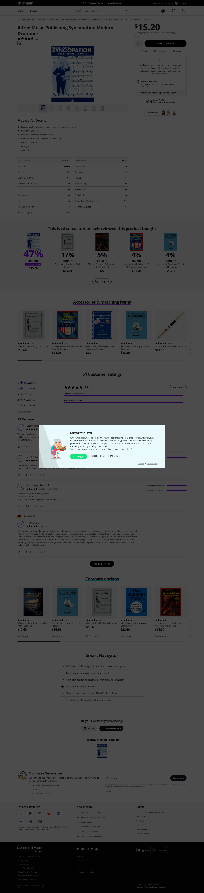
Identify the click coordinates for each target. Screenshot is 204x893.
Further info (114, 455)
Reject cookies (98, 455)
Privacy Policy (152, 464)
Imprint (141, 464)
